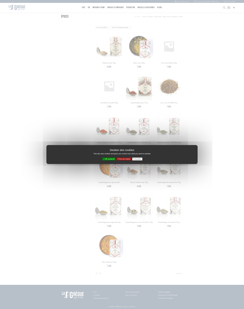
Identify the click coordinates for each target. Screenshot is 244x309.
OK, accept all (109, 159)
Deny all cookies (124, 159)
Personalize (137, 159)
